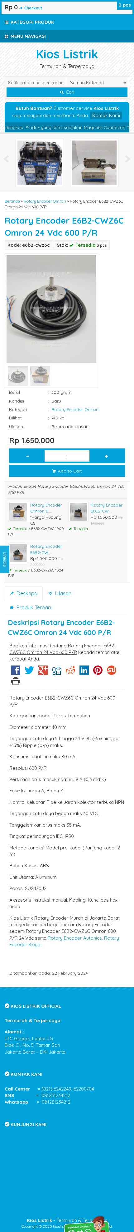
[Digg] (56, 672)
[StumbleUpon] (111, 672)
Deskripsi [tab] (26, 593)
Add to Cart (69, 470)
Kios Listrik (67, 54)
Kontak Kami (106, 115)
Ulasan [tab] (62, 593)
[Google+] (43, 672)
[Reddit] (70, 672)
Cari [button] (69, 92)
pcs (124, 5)
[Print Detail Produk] (15, 683)
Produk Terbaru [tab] (34, 607)
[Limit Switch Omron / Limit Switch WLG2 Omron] (94, 162)
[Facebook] (15, 672)
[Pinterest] (98, 672)
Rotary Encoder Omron (45, 201)
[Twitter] (29, 672)
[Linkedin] (84, 672)
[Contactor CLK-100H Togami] (40, 162)
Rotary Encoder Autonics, (75, 938)
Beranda (12, 201)
